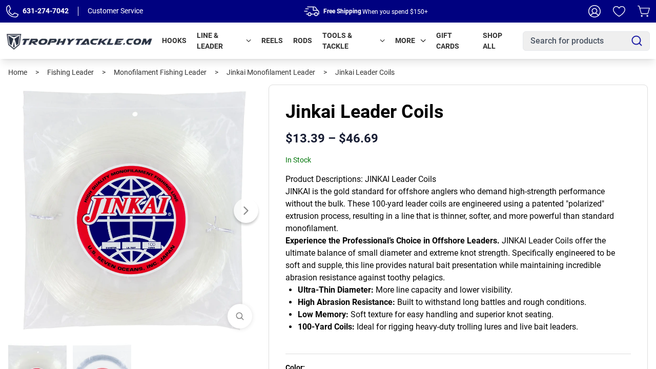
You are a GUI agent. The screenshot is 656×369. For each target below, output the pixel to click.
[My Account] (594, 11)
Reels (272, 40)
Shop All (492, 40)
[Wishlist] (619, 11)
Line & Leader (210, 40)
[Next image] (246, 211)
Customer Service (115, 11)
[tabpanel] (134, 211)
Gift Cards (447, 40)
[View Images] (240, 316)
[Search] (636, 40)
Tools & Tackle (337, 40)
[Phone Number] (12, 11)
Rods (302, 40)
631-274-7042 (46, 11)
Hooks (174, 40)
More (405, 40)
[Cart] (644, 11)
